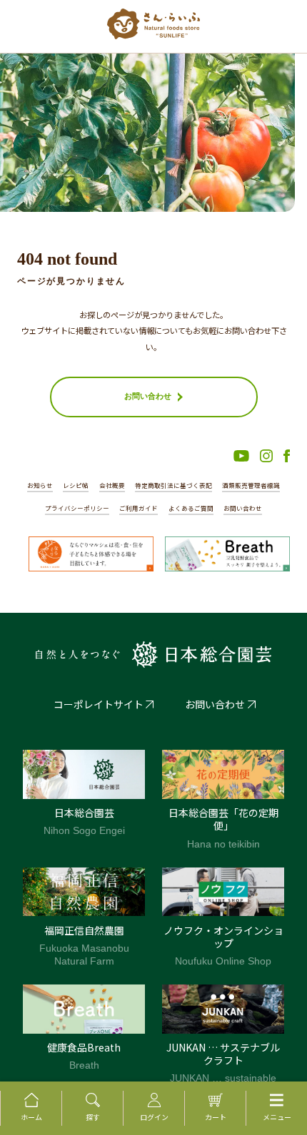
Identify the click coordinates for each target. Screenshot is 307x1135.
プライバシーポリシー (77, 508)
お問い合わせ (242, 508)
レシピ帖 (76, 485)
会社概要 (112, 485)
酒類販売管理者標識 (251, 485)
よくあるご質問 (190, 508)
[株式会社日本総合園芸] (153, 654)
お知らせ (40, 485)
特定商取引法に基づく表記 (173, 485)
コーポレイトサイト (99, 704)
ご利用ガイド (138, 508)
